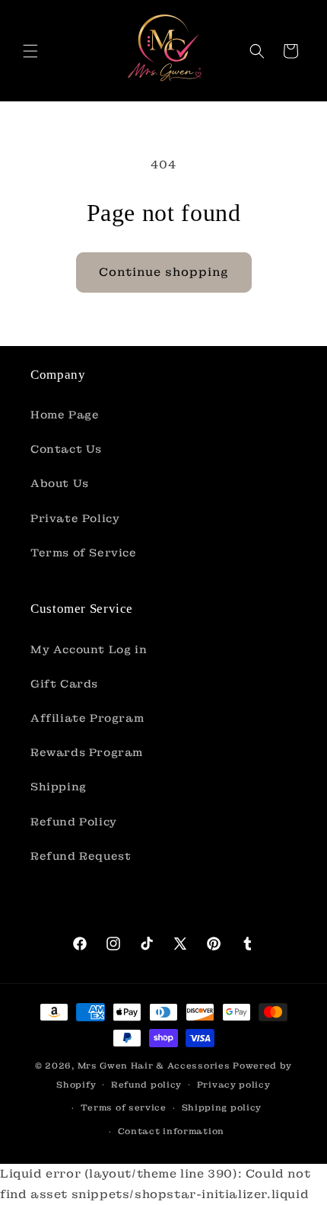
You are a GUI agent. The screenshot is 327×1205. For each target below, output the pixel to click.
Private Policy (74, 518)
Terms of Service (83, 552)
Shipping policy (222, 1107)
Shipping (58, 786)
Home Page (64, 414)
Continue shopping (164, 272)
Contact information (171, 1131)
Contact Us (66, 449)
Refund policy (146, 1084)
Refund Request (80, 856)
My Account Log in (88, 649)
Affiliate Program (87, 718)
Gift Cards (64, 684)
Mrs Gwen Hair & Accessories (154, 1065)
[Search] (257, 51)
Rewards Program (86, 752)
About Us (59, 483)
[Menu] (30, 51)
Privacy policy (234, 1084)
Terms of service (124, 1107)
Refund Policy (73, 821)
